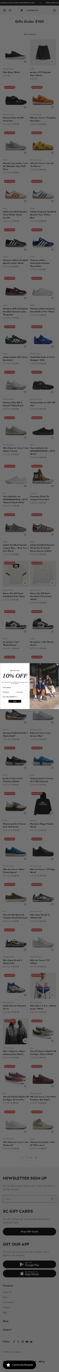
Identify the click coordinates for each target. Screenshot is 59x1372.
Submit (14, 701)
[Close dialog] (57, 664)
